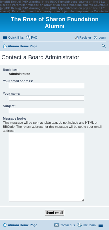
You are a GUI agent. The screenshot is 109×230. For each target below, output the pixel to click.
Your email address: (18, 81)
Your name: (11, 93)
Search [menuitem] (103, 46)
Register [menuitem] (85, 37)
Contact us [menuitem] (67, 225)
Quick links (16, 37)
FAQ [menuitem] (34, 37)
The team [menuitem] (89, 225)
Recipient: (11, 69)
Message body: (14, 118)
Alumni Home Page (22, 225)
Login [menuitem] (102, 37)
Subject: (9, 106)
